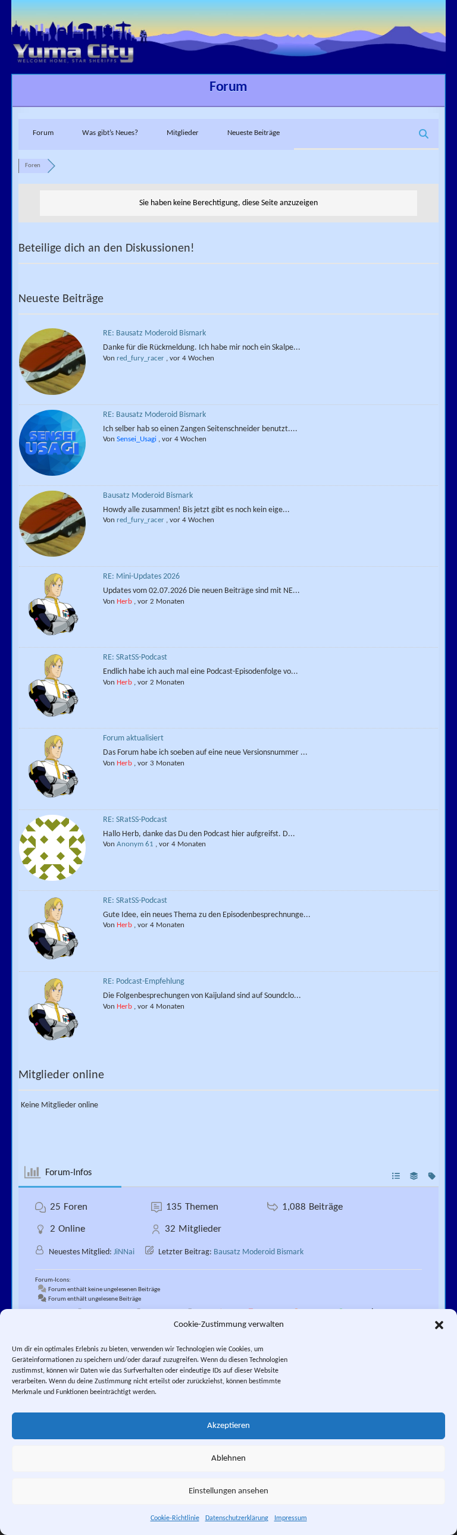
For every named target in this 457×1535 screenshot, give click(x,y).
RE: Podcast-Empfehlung (143, 981)
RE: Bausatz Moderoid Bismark (154, 333)
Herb (124, 601)
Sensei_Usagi (136, 439)
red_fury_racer (140, 358)
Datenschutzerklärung (236, 1518)
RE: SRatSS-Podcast (135, 657)
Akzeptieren (228, 1425)
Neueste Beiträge (253, 133)
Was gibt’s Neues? (110, 133)
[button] (439, 1325)
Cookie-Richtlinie (175, 1518)
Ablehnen (228, 1458)
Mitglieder (183, 133)
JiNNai (124, 1252)
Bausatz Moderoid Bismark (148, 495)
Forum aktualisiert (133, 738)
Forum (228, 87)
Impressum (290, 1518)
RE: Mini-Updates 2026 (141, 576)
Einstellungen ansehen (228, 1491)
